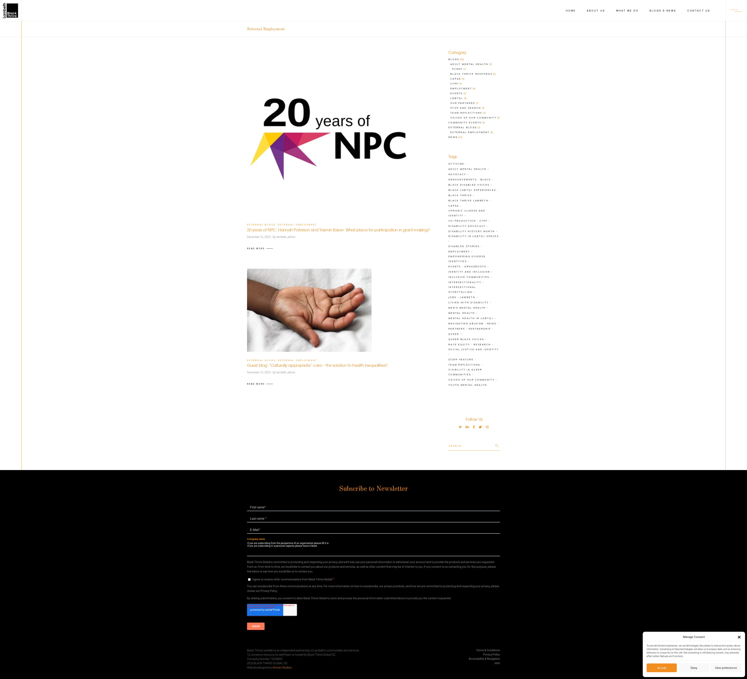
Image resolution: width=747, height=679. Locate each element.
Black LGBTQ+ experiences (472, 190)
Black (485, 179)
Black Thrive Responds (471, 74)
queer (453, 334)
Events (456, 93)
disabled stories (464, 246)
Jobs (452, 297)
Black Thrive (460, 195)
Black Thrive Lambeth (468, 200)
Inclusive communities (468, 277)
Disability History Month (471, 231)
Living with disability (468, 302)
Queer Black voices (466, 339)
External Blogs (261, 224)
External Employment (297, 224)
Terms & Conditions (488, 650)
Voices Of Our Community (473, 117)
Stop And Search (465, 108)
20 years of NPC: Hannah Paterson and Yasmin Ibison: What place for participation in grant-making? (338, 230)
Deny (694, 667)
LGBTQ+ (456, 98)
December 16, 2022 (259, 237)
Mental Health (461, 313)
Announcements (462, 179)
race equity (459, 344)
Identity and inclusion (469, 271)
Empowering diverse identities (467, 259)
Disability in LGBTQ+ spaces (473, 236)
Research (482, 344)
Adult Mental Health (469, 64)
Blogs (453, 59)
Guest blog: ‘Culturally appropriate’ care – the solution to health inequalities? (317, 366)
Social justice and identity (473, 349)
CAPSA (453, 205)
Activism (456, 163)
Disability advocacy (467, 226)
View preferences (726, 667)
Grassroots (475, 266)
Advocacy (457, 174)
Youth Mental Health (467, 385)
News (453, 137)
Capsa (455, 78)
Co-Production (462, 220)
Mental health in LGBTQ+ (471, 318)
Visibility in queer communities (465, 372)
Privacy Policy (491, 654)
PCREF (457, 69)
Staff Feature (460, 359)
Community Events (464, 122)
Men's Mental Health (467, 307)
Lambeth (467, 297)
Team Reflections (466, 112)
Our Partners (462, 103)
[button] (739, 637)
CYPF (454, 83)
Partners (456, 328)
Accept (661, 667)
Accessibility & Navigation (484, 658)
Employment (461, 88)
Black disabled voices (468, 184)
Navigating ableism (465, 323)
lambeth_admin (285, 237)
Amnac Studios (282, 667)
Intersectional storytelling (462, 289)
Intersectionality (464, 282)
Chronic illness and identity (467, 213)
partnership (480, 328)
